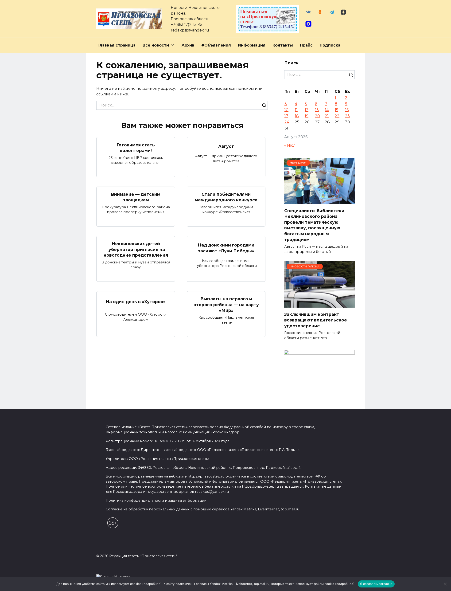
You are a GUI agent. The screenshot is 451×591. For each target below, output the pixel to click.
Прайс (306, 45)
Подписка (330, 45)
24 (286, 122)
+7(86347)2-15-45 (186, 24)
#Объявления (216, 45)
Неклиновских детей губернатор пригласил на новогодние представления (136, 249)
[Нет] (445, 584)
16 (347, 110)
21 (327, 116)
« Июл (290, 145)
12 (306, 110)
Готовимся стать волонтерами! (136, 147)
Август (226, 146)
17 (286, 116)
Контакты (282, 45)
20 (317, 116)
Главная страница (116, 45)
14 (327, 110)
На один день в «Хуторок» (136, 301)
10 (286, 110)
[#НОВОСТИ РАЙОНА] (319, 304)
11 (296, 110)
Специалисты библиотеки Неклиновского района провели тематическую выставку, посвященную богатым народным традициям (314, 225)
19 (306, 116)
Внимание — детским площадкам (135, 197)
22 (337, 116)
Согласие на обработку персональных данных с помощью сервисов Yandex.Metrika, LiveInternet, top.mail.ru (202, 509)
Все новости (156, 45)
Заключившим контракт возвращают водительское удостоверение (315, 320)
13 (317, 110)
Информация (251, 45)
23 (347, 116)
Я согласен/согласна (376, 584)
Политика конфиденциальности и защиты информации (156, 500)
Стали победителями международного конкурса (226, 197)
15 (336, 110)
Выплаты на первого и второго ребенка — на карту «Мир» (226, 304)
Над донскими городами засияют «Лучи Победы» (226, 248)
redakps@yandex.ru (190, 30)
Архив (188, 45)
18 (297, 116)
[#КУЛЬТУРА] (319, 201)
